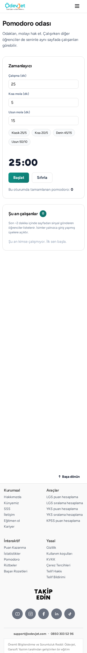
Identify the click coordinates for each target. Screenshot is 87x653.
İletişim (9, 515)
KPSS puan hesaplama (63, 521)
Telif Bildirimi (55, 577)
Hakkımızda (12, 497)
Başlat (18, 177)
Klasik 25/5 (19, 133)
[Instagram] (30, 613)
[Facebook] (43, 613)
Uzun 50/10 (19, 142)
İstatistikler (12, 554)
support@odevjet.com (30, 634)
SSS (7, 509)
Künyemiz (11, 503)
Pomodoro (12, 559)
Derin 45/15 (64, 133)
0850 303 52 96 (62, 634)
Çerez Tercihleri (58, 565)
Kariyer (9, 526)
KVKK (50, 559)
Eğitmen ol (12, 521)
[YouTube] (17, 613)
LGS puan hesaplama (62, 497)
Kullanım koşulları (59, 554)
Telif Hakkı (54, 571)
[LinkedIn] (56, 613)
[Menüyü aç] (77, 6)
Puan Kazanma (15, 548)
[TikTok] (69, 613)
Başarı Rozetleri (15, 571)
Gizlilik (51, 548)
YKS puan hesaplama (62, 509)
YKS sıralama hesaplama (64, 515)
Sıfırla (42, 177)
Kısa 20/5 (41, 133)
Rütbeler (10, 565)
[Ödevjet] (15, 6)
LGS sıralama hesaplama (64, 503)
